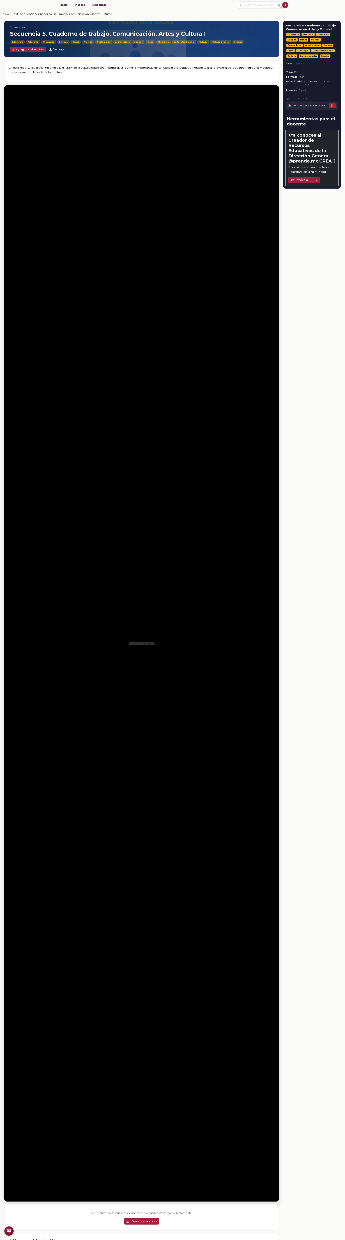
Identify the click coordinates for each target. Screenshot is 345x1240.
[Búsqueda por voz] (279, 5)
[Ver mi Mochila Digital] (9, 1231)
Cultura (203, 42)
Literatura (17, 42)
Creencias (48, 42)
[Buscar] (285, 5)
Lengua (63, 42)
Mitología (163, 42)
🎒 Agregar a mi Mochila (28, 49)
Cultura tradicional (184, 42)
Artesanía (33, 42)
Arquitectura (122, 42)
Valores (88, 42)
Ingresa (80, 4)
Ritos (150, 42)
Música (238, 42)
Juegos (138, 42)
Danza (75, 42)
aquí (323, 172)
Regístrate (99, 4)
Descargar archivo (144, 1221)
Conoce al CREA (306, 180)
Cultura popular (220, 42)
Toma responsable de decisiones (310, 105)
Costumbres (104, 42)
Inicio (64, 4)
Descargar (58, 49)
